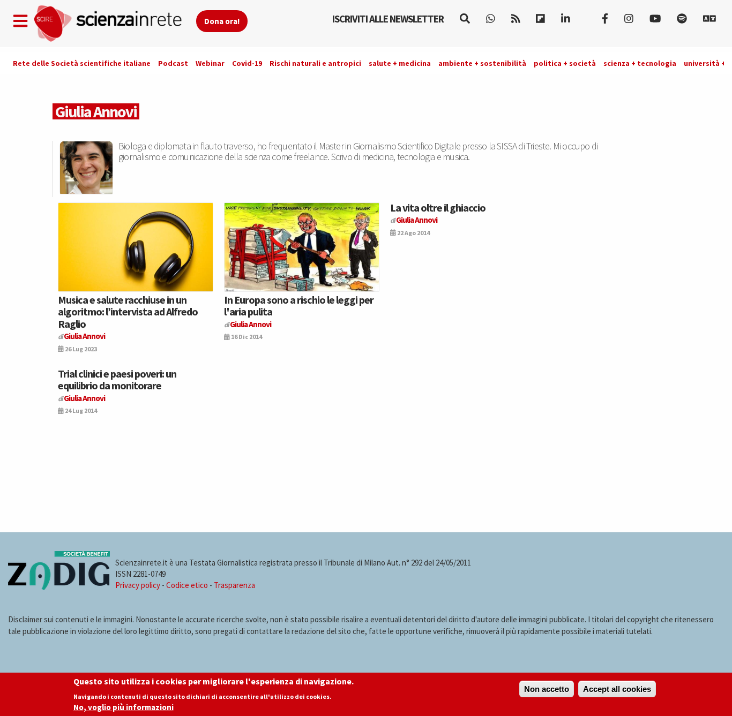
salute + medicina (400, 63)
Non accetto (546, 689)
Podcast (173, 63)
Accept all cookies (617, 689)
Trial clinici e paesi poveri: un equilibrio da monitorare (117, 379)
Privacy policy (137, 585)
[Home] (114, 24)
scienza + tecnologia (639, 63)
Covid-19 (247, 63)
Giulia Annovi (84, 336)
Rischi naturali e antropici (315, 63)
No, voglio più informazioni (123, 707)
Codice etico (187, 585)
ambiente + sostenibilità (482, 63)
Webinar (210, 63)
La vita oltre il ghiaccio (437, 207)
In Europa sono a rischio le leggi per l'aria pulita (299, 305)
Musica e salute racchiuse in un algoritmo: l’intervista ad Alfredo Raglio (128, 311)
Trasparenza (234, 585)
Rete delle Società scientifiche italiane (82, 63)
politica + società (565, 63)
